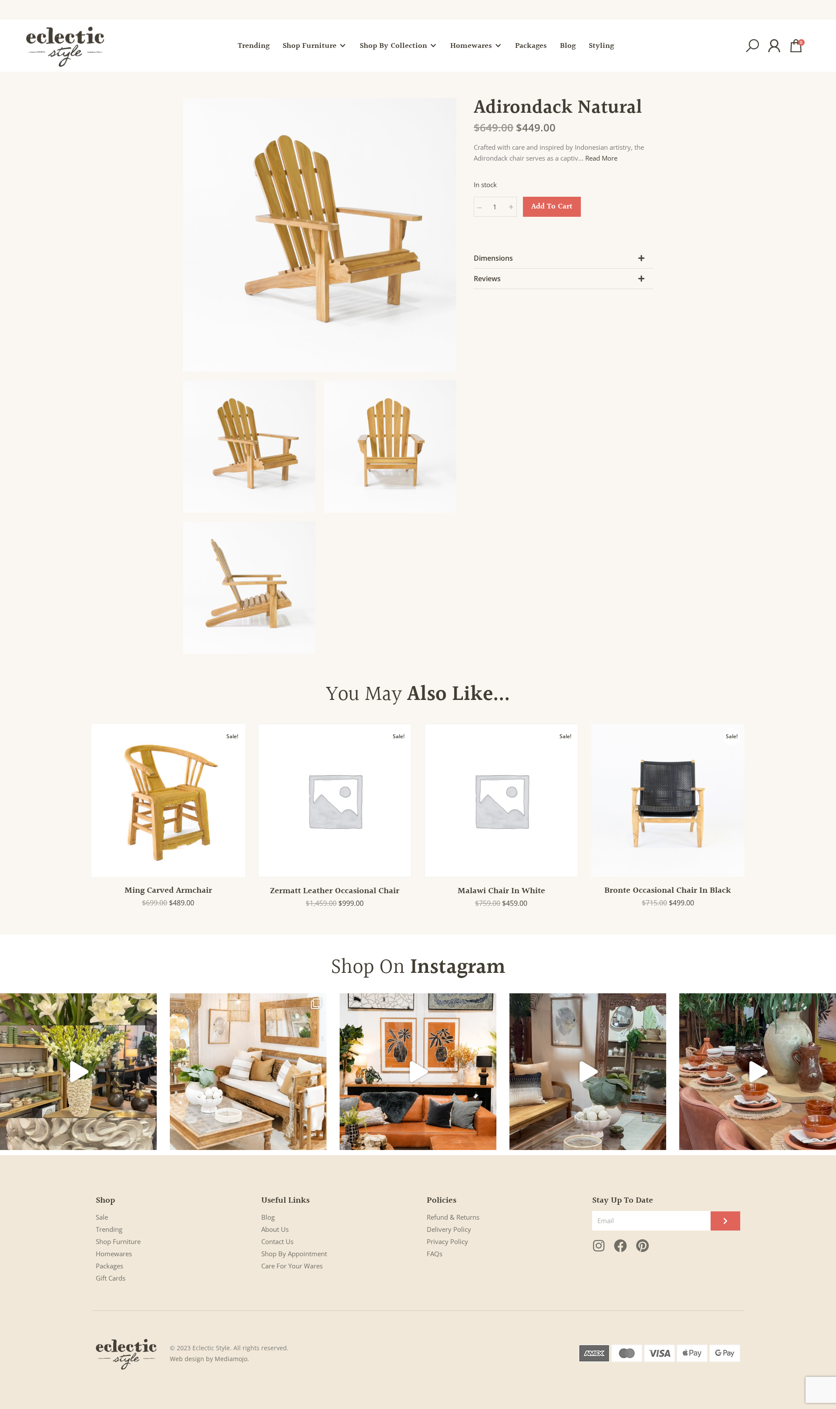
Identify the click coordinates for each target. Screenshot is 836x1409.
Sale (102, 1217)
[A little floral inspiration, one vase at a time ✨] (78, 1071)
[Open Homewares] (498, 46)
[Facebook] (620, 1245)
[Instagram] (598, 1245)
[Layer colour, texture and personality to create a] (418, 1071)
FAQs (434, 1253)
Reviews (487, 278)
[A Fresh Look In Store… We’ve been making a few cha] (248, 1071)
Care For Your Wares (292, 1265)
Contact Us (277, 1241)
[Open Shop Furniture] (343, 46)
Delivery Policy (449, 1229)
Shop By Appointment (294, 1253)
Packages (109, 1265)
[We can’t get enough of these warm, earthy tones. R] (757, 1071)
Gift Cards (110, 1278)
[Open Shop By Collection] (433, 46)
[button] (752, 46)
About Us (275, 1229)
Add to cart (552, 206)
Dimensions (493, 258)
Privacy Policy (447, 1241)
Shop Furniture (118, 1241)
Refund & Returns (453, 1217)
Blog (268, 1217)
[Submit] (725, 1221)
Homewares (114, 1253)
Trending (109, 1229)
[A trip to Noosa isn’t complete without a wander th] (587, 1071)
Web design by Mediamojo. (209, 1359)
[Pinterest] (642, 1245)
